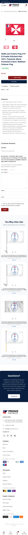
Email (3, 197)
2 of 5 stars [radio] (11, 169)
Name (3, 190)
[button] (12, 252)
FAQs (4, 473)
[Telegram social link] (8, 90)
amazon (5, 516)
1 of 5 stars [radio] (9, 169)
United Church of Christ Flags (14, 258)
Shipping (5, 480)
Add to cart (17, 77)
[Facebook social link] (6, 90)
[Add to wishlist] (15, 252)
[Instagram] (7, 435)
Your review (4, 172)
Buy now (14, 81)
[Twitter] (11, 435)
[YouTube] (14, 435)
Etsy (21, 516)
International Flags (7, 506)
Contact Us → (7, 432)
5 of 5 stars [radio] (14, 169)
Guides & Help (6, 477)
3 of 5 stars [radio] (12, 169)
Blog (4, 448)
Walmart (16, 516)
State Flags (6, 503)
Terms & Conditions (8, 451)
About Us (5, 444)
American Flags (7, 499)
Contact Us (14, 396)
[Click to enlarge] (5, 39)
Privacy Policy (6, 455)
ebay (11, 516)
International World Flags (10, 11)
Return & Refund (7, 484)
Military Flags (6, 510)
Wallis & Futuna (22, 11)
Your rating (4, 169)
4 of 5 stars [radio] (13, 169)
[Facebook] (4, 435)
